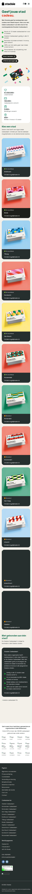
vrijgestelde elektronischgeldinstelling (20, 889)
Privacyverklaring (7, 774)
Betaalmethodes (7, 782)
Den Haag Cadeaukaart (9, 811)
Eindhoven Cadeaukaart (9, 817)
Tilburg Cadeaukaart (8, 819)
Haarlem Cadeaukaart (8, 825)
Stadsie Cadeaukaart (8, 803)
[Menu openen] (28, 3)
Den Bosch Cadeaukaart (9, 830)
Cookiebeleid (6, 776)
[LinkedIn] (3, 861)
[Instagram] (7, 861)
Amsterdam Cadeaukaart (9, 806)
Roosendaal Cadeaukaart (9, 835)
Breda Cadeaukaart (7, 822)
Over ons (4, 792)
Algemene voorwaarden (9, 771)
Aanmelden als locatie (8, 790)
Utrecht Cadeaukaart (8, 814)
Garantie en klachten (8, 784)
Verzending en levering (9, 779)
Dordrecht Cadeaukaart (9, 832)
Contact (4, 795)
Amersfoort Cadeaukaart (9, 827)
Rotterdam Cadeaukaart (9, 809)
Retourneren (5, 787)
